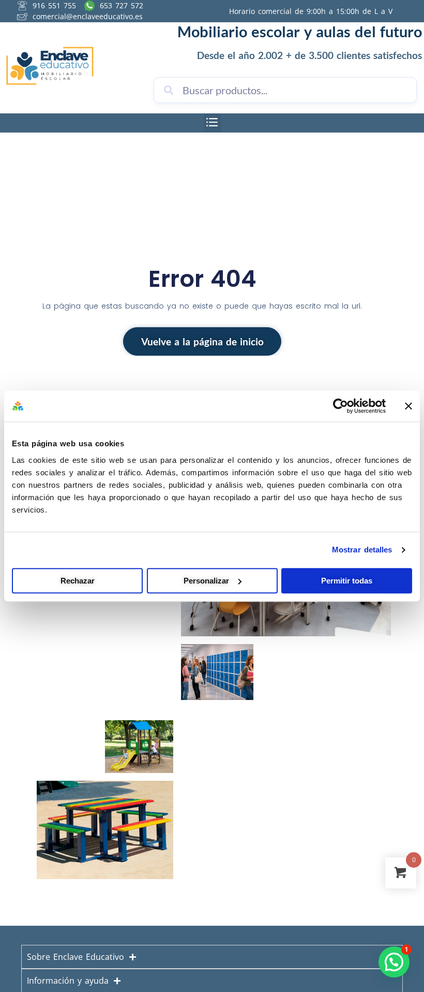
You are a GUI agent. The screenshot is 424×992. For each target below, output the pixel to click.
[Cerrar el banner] (408, 406)
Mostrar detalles (362, 549)
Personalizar (206, 580)
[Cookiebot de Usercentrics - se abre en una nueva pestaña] (340, 406)
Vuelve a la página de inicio (202, 341)
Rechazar (77, 580)
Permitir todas (346, 580)
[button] (212, 123)
